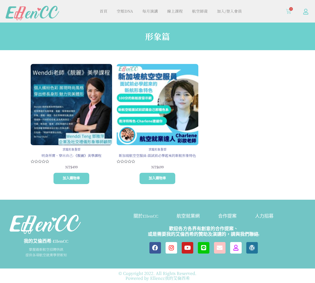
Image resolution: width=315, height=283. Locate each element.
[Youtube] (187, 248)
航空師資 (200, 11)
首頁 (103, 11)
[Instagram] (171, 248)
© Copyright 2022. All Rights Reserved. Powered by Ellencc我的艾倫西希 (157, 275)
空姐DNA (125, 11)
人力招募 (264, 216)
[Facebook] (155, 248)
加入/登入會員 (229, 11)
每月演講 (150, 11)
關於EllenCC (146, 216)
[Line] (203, 248)
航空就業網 (188, 216)
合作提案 (227, 216)
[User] (306, 11)
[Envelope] (220, 248)
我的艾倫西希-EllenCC (46, 241)
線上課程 (175, 11)
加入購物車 (71, 178)
